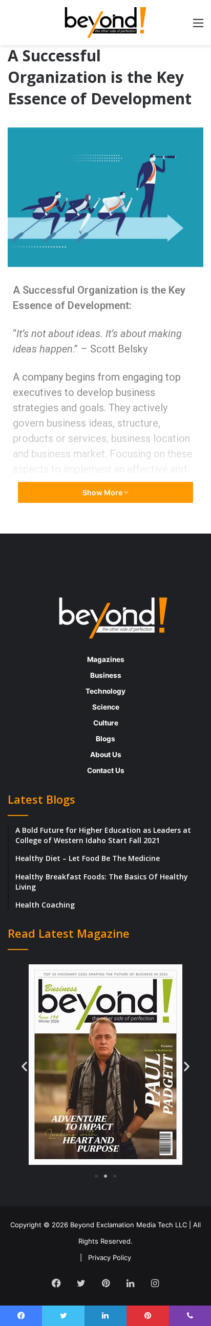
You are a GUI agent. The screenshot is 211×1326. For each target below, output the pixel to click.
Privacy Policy (109, 1257)
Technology (105, 691)
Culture (105, 723)
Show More (103, 492)
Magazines (105, 659)
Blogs (105, 739)
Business (105, 675)
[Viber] (190, 1316)
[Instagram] (154, 1283)
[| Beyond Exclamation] (105, 22)
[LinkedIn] (130, 1283)
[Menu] (198, 26)
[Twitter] (81, 1283)
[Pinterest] (105, 1283)
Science (105, 707)
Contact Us (105, 770)
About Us (105, 754)
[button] (24, 1065)
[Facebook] (56, 1283)
